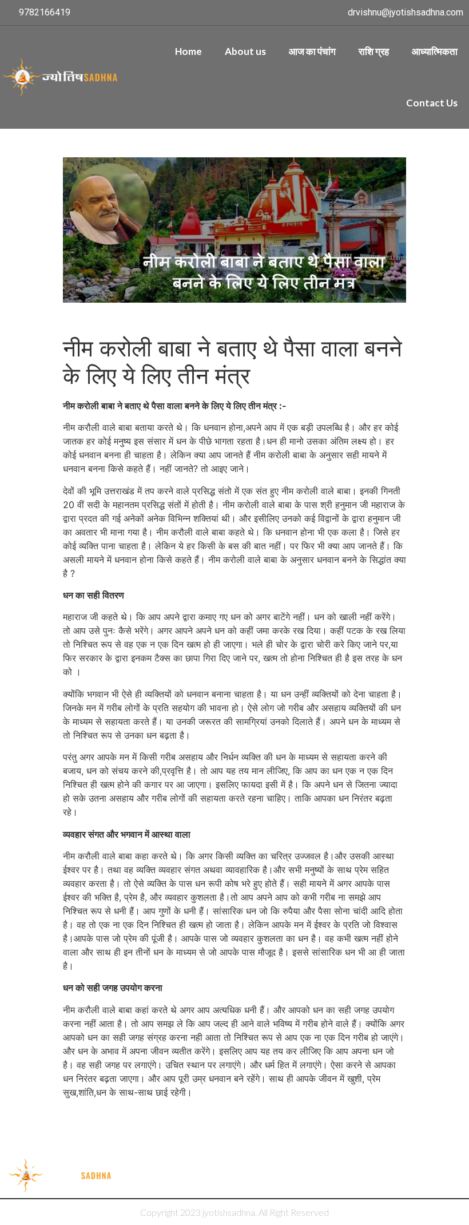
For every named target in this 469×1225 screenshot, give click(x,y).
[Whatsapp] (453, 1175)
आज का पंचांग (312, 51)
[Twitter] (382, 1175)
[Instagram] (406, 1175)
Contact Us (432, 103)
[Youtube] (429, 1175)
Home (188, 51)
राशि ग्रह (374, 51)
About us (245, 51)
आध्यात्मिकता (435, 51)
